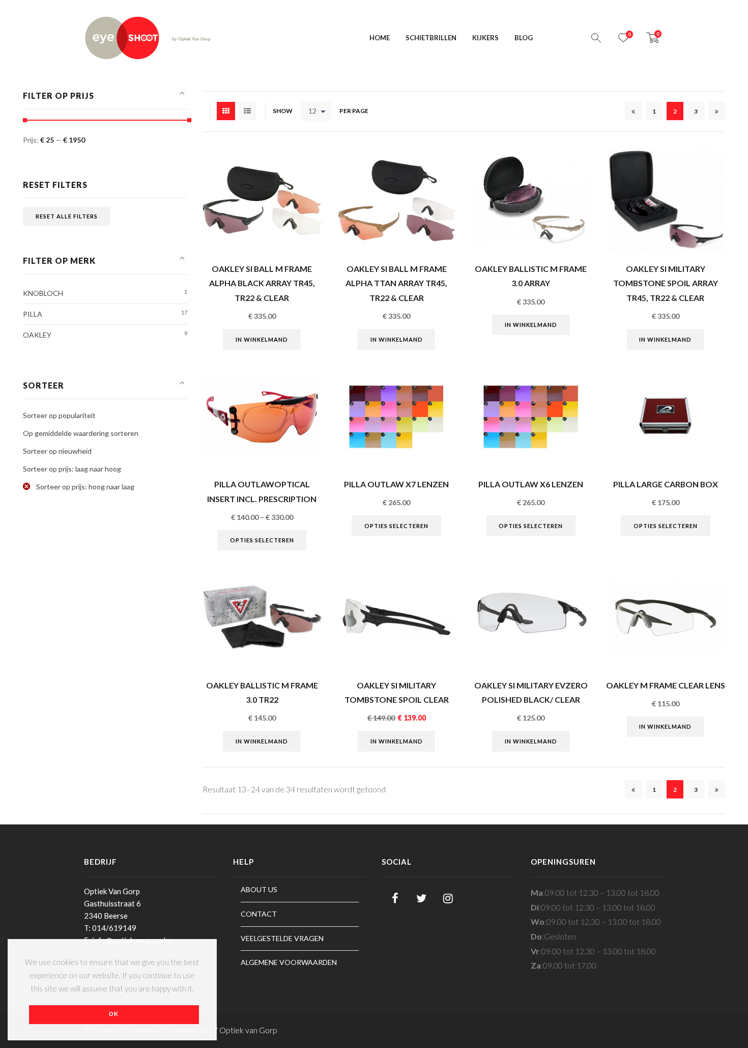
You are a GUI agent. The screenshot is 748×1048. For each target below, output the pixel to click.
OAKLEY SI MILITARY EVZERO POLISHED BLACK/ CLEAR (531, 692)
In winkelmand (262, 339)
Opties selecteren (262, 540)
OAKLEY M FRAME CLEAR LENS (665, 685)
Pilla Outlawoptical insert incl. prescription (262, 491)
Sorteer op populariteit (59, 415)
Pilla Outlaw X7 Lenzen (396, 484)
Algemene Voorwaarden (289, 962)
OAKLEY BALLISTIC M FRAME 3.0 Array (531, 276)
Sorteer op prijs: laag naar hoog (72, 468)
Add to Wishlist (308, 193)
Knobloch (43, 293)
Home (379, 38)
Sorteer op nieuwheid (57, 451)
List (247, 111)
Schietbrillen (431, 38)
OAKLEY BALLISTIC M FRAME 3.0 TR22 (262, 692)
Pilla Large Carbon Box (665, 484)
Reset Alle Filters (67, 216)
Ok (114, 1014)
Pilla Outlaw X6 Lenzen (530, 484)
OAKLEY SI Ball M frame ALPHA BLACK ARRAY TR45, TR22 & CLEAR (262, 283)
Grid (226, 111)
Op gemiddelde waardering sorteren (80, 433)
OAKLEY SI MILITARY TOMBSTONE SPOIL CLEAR (396, 692)
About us (259, 890)
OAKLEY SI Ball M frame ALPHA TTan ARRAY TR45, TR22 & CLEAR (396, 283)
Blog (523, 38)
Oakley (37, 334)
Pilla (32, 314)
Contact (259, 913)
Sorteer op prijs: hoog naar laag (84, 486)
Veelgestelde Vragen (282, 938)
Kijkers (485, 38)
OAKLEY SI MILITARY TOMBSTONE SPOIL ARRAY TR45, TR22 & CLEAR (665, 283)
